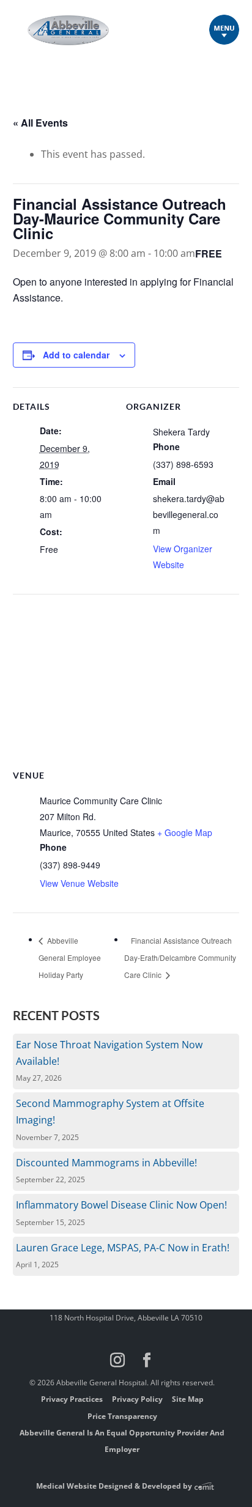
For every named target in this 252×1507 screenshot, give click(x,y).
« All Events (40, 123)
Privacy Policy (137, 1399)
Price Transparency (122, 1416)
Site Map (188, 1399)
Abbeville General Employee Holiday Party (70, 957)
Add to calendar (76, 355)
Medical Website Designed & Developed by (115, 1486)
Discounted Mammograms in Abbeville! (106, 1162)
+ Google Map (184, 832)
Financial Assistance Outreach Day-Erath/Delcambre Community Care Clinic (180, 957)
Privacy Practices (72, 1399)
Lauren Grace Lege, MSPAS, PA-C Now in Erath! (122, 1247)
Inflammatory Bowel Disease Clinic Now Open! (121, 1205)
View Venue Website (79, 883)
